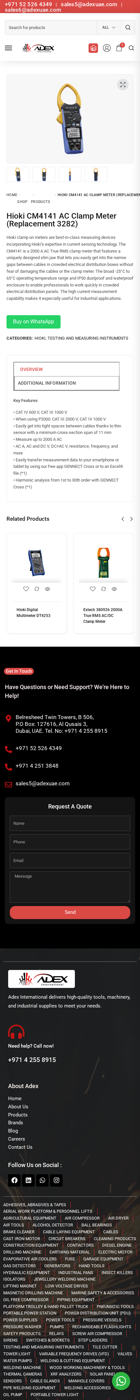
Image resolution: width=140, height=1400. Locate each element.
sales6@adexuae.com (33, 10)
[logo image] (37, 48)
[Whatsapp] (42, 1180)
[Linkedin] (28, 1180)
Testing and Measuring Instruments (88, 338)
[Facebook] (14, 1180)
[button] (123, 519)
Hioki (40, 338)
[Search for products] (127, 27)
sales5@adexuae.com (90, 4)
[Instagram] (56, 1180)
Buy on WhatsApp (33, 321)
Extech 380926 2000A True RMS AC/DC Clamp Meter (102, 616)
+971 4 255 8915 (32, 1060)
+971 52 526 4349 (28, 4)
